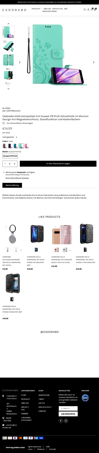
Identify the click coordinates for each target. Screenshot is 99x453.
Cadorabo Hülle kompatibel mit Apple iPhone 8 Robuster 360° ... (12, 310)
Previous (5, 250)
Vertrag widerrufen (15, 447)
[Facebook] (61, 421)
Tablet (41, 399)
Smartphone (44, 395)
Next (21, 250)
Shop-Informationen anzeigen (17, 178)
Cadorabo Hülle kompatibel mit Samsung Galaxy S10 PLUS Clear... (61, 259)
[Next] (93, 62)
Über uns (25, 403)
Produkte (25, 399)
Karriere (24, 413)
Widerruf (41, 449)
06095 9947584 (7, 419)
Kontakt (52, 449)
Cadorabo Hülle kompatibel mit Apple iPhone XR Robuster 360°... (36, 261)
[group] (12, 233)
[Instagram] (66, 421)
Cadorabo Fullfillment (26, 418)
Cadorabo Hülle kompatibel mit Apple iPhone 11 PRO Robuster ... (85, 261)
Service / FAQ (25, 408)
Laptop (42, 403)
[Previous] (20, 62)
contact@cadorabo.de (9, 426)
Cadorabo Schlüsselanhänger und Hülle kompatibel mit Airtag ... (11, 261)
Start (23, 395)
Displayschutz (45, 407)
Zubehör (42, 411)
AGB (48, 446)
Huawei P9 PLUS (10, 156)
